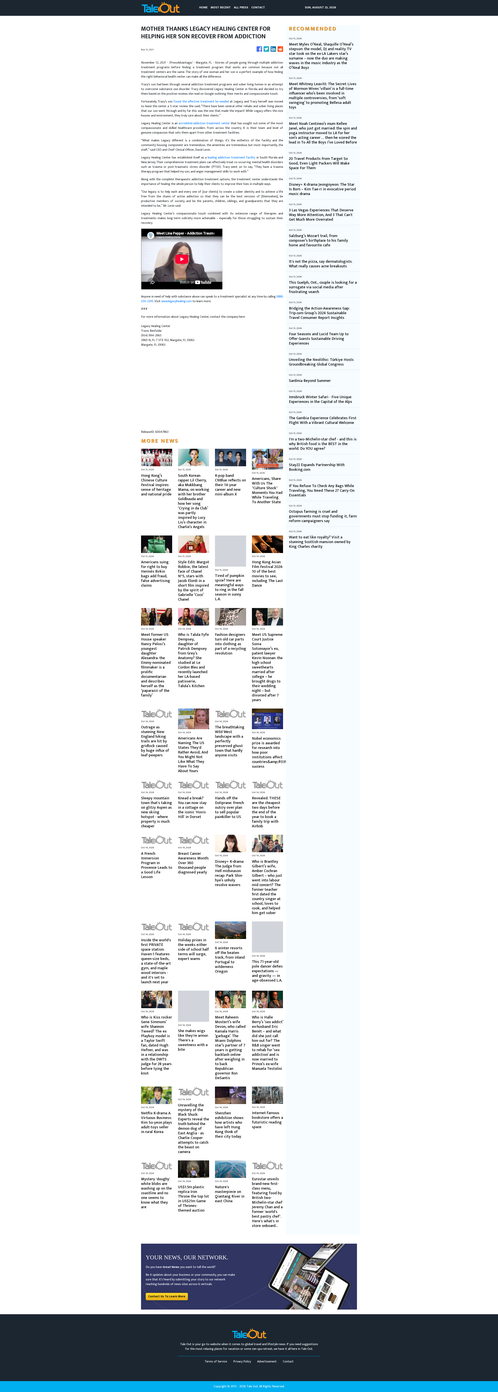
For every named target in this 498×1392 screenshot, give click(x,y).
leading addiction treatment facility (231, 157)
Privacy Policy (242, 1361)
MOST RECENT (221, 7)
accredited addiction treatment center (204, 123)
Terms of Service (216, 1361)
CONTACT (258, 7)
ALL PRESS (241, 7)
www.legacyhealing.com (176, 301)
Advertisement (267, 1361)
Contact (288, 1361)
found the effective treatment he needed (201, 101)
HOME (203, 7)
